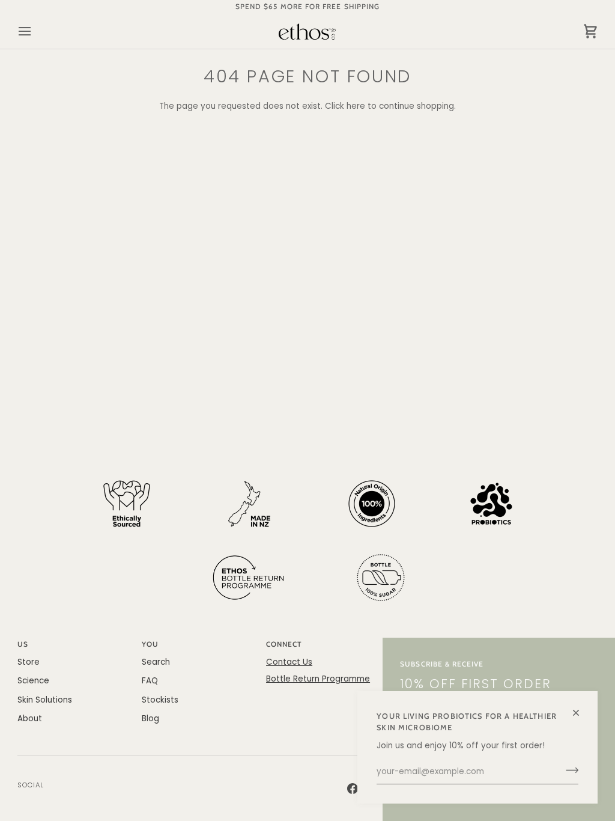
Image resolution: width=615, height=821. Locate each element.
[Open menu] (35, 31)
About (29, 718)
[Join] (568, 770)
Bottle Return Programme (318, 679)
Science (33, 680)
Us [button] (22, 644)
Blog (150, 718)
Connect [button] (283, 644)
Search (156, 662)
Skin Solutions (44, 700)
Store (28, 662)
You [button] (150, 644)
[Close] (581, 707)
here (356, 106)
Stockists (160, 700)
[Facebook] (352, 788)
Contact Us (289, 662)
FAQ (150, 680)
